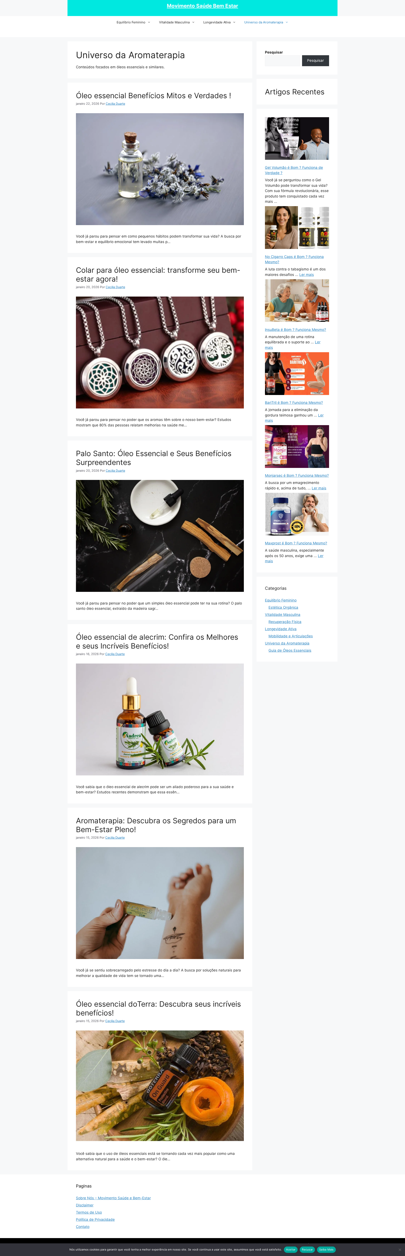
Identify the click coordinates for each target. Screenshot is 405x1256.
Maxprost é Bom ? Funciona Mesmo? (296, 543)
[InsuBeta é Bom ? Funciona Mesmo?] (297, 301)
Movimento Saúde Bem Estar (202, 6)
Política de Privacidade (95, 1219)
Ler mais (306, 275)
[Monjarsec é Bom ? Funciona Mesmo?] (297, 447)
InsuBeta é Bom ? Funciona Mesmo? (295, 330)
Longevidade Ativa (217, 22)
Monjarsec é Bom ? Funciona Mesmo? (297, 475)
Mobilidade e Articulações (291, 636)
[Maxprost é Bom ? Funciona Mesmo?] (297, 515)
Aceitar (291, 1249)
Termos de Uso (89, 1212)
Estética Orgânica (283, 607)
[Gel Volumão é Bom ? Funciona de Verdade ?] (297, 139)
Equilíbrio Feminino (131, 22)
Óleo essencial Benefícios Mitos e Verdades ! (153, 95)
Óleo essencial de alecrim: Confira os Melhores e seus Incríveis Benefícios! (157, 641)
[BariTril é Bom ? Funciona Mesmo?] (297, 374)
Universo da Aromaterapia (263, 22)
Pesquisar (315, 60)
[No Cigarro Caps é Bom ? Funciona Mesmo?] (297, 228)
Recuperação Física (285, 622)
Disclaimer (84, 1205)
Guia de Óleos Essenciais (290, 650)
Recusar (307, 1249)
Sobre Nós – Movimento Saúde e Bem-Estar (113, 1198)
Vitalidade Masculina (174, 22)
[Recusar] (400, 1250)
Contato (82, 1227)
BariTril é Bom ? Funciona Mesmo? (294, 402)
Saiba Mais (326, 1249)
